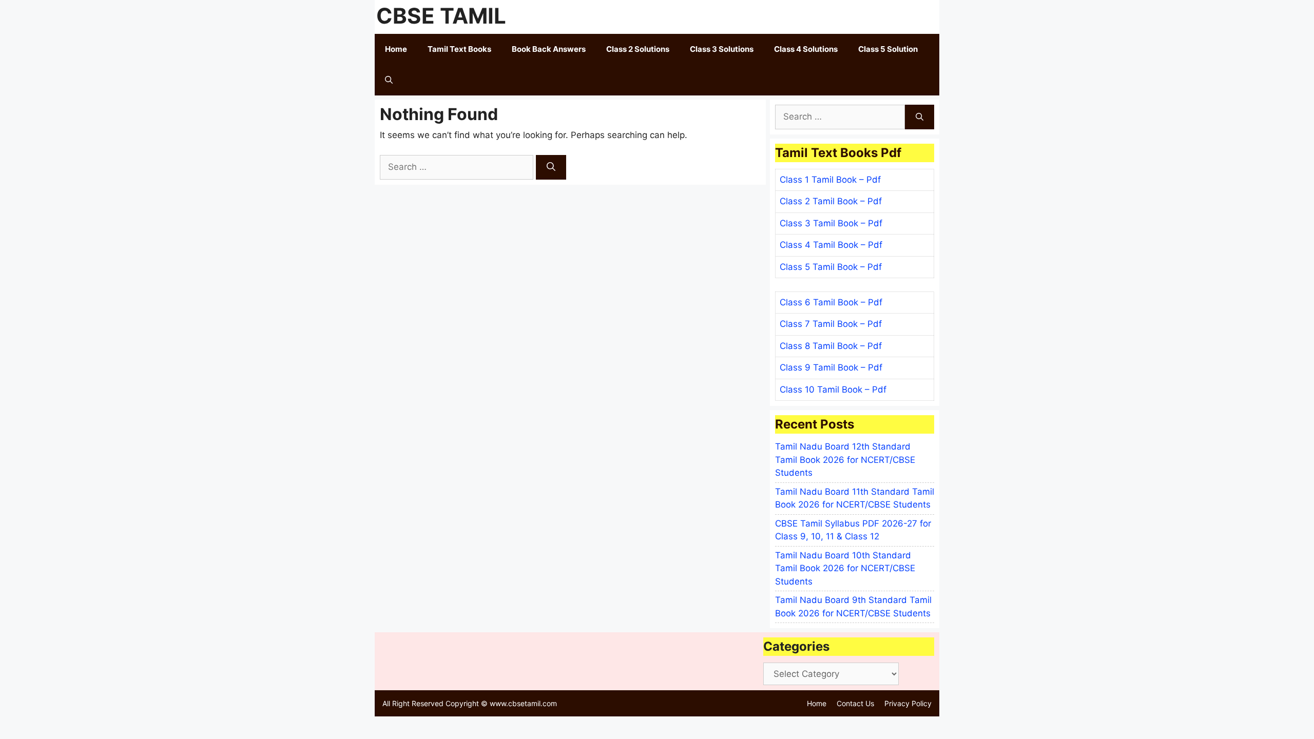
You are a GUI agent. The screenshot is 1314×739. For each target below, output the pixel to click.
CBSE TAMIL (441, 16)
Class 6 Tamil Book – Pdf (831, 302)
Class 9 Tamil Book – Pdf (831, 367)
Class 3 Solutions (721, 49)
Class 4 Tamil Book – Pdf (831, 245)
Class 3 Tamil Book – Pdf (831, 223)
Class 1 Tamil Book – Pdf (830, 179)
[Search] (551, 167)
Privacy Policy (908, 703)
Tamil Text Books (459, 49)
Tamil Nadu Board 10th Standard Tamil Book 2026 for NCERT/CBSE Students (845, 568)
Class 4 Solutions (806, 49)
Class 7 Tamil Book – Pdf (831, 324)
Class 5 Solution (888, 49)
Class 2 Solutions (637, 49)
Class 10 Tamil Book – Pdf (833, 389)
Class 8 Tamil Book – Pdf (831, 346)
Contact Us (855, 703)
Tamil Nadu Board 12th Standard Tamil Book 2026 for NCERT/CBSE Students (845, 459)
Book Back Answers (549, 49)
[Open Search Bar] (389, 80)
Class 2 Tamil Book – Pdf (831, 201)
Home (396, 49)
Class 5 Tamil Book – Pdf (831, 267)
